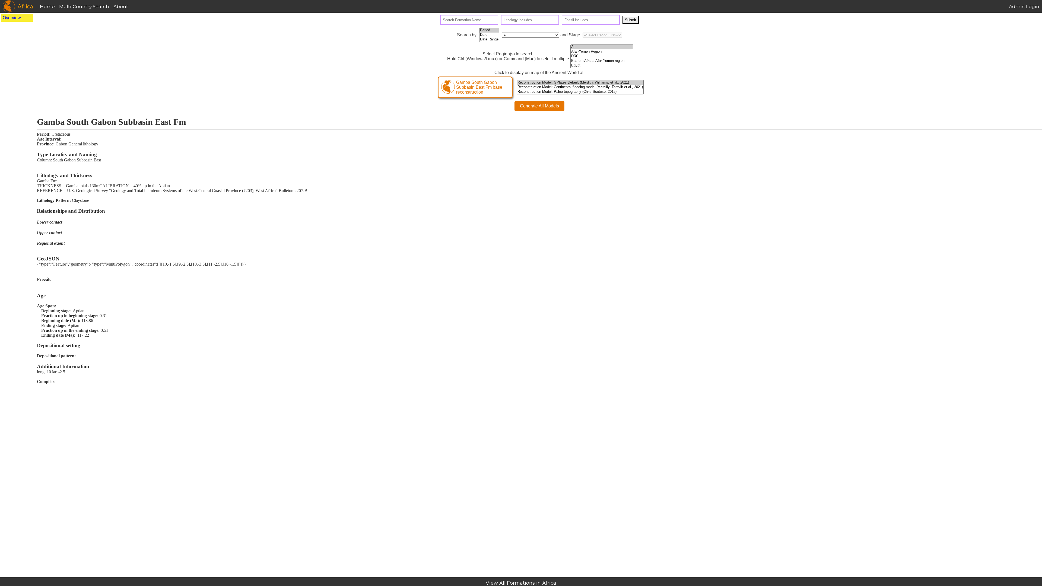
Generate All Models (539, 106)
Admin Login (1024, 6)
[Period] (489, 30)
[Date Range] (489, 39)
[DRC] (602, 56)
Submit (630, 20)
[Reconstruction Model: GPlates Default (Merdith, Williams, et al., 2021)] (580, 82)
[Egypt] (602, 65)
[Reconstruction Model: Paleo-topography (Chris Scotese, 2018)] (580, 92)
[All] (602, 47)
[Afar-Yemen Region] (602, 51)
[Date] (489, 35)
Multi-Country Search (84, 6)
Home (47, 6)
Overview (12, 17)
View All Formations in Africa (521, 583)
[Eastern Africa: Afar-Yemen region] (602, 61)
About (120, 6)
